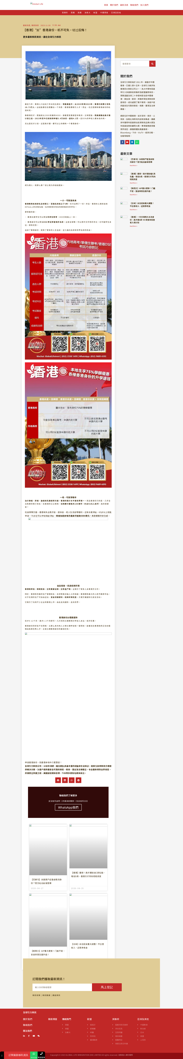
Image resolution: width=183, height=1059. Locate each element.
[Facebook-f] (122, 142)
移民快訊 (35, 25)
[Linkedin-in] (24, 1036)
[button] (58, 780)
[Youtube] (127, 142)
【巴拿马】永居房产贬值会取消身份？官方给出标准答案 (142, 160)
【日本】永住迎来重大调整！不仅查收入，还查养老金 (142, 204)
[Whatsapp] (137, 142)
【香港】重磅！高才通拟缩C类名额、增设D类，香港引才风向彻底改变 (142, 176)
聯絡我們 (134, 4)
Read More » (133, 165)
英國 (73, 13)
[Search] (152, 64)
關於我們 (114, 4)
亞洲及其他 (116, 13)
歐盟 (95, 13)
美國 (80, 13)
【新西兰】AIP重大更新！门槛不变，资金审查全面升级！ (142, 189)
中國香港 (104, 13)
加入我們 (144, 4)
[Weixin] (39, 1036)
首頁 (106, 4)
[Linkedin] (132, 142)
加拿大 (88, 13)
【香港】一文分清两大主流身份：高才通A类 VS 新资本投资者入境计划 (142, 220)
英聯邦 (65, 13)
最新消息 (124, 4)
